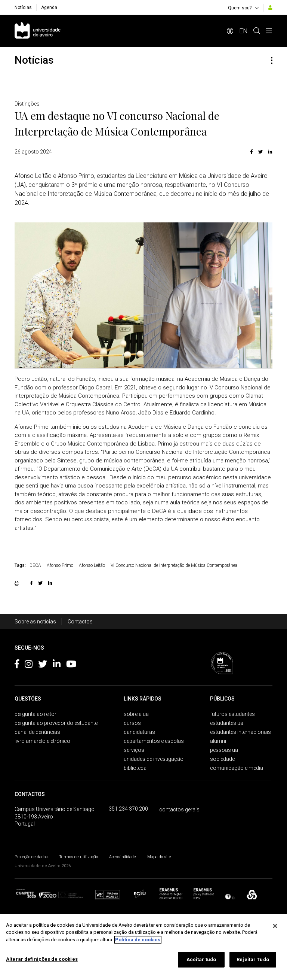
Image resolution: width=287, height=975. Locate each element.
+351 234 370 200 (127, 809)
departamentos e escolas (154, 741)
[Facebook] (251, 152)
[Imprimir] (18, 583)
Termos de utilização (78, 856)
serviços (134, 750)
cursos (132, 723)
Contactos (80, 622)
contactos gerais (179, 809)
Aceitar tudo (201, 959)
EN (243, 31)
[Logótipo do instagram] (29, 665)
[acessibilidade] (230, 31)
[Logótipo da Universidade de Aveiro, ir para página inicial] (38, 31)
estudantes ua (226, 723)
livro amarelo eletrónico (42, 741)
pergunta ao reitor (35, 714)
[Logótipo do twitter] (42, 665)
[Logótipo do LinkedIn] (57, 665)
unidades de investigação (153, 759)
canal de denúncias (37, 732)
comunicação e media (236, 768)
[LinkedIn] (269, 152)
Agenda (49, 7)
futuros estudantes (232, 714)
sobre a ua (136, 714)
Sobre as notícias (35, 622)
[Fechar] (275, 926)
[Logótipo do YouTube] (71, 665)
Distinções (27, 104)
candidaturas (139, 732)
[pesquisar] (256, 31)
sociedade (222, 759)
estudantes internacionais (240, 732)
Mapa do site (159, 856)
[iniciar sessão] (270, 7)
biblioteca (135, 768)
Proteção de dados (31, 856)
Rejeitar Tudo (253, 959)
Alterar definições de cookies (42, 959)
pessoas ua (224, 750)
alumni (218, 741)
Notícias (23, 7)
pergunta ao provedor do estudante (56, 723)
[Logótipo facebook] (17, 665)
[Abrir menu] (269, 30)
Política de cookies (137, 939)
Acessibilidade (122, 856)
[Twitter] (260, 152)
